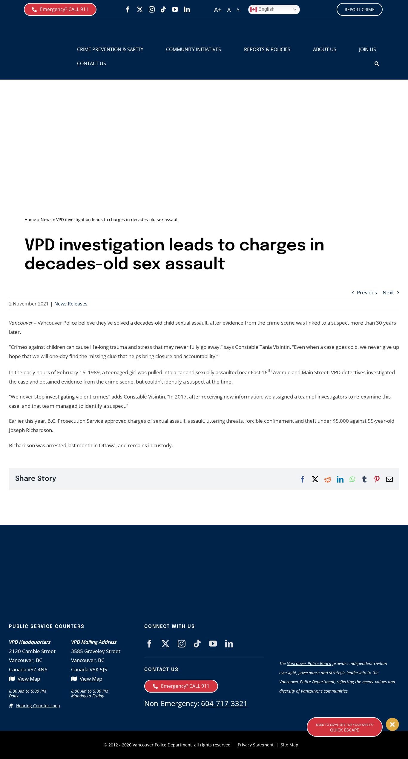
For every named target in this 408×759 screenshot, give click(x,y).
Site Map (289, 745)
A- (239, 9)
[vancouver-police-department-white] (229, 573)
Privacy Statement (256, 745)
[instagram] (152, 10)
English (265, 9)
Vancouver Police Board (309, 663)
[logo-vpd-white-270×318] (117, 557)
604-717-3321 (224, 703)
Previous (367, 292)
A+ (217, 9)
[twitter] (140, 10)
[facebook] (128, 10)
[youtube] (175, 10)
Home (30, 219)
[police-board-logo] (339, 626)
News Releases (71, 303)
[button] (377, 64)
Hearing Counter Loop (38, 705)
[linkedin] (187, 10)
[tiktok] (163, 10)
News (46, 219)
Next (388, 292)
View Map (29, 678)
